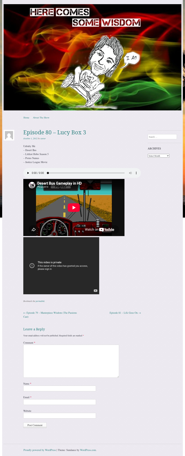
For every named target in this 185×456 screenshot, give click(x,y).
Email (27, 397)
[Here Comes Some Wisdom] (92, 57)
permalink (40, 301)
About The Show (41, 117)
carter (43, 138)
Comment (29, 342)
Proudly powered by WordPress (39, 450)
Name (27, 383)
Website (27, 410)
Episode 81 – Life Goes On (125, 312)
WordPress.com (88, 450)
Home (26, 117)
